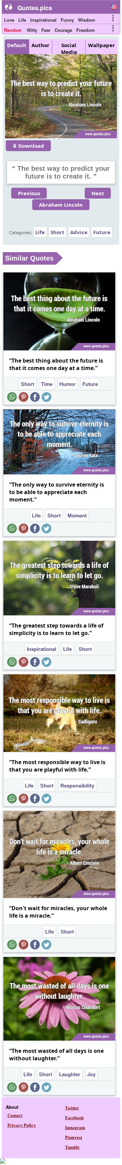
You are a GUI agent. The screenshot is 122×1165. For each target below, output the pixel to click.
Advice (78, 232)
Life (22, 20)
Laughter (69, 1074)
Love (9, 20)
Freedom (85, 30)
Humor (67, 384)
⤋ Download (28, 145)
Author (40, 45)
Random (13, 30)
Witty (32, 30)
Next (98, 193)
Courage (63, 30)
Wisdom (86, 20)
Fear (45, 30)
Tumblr (72, 1147)
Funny (67, 20)
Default (16, 45)
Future (101, 232)
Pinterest (73, 1137)
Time (47, 384)
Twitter (72, 1107)
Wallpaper (101, 45)
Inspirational (43, 20)
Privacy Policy (21, 1125)
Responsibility (77, 785)
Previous (29, 193)
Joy (91, 1074)
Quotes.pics (34, 7)
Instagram (75, 1127)
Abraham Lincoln (61, 204)
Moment (77, 515)
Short (57, 232)
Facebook (74, 1117)
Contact (14, 1115)
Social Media (69, 48)
